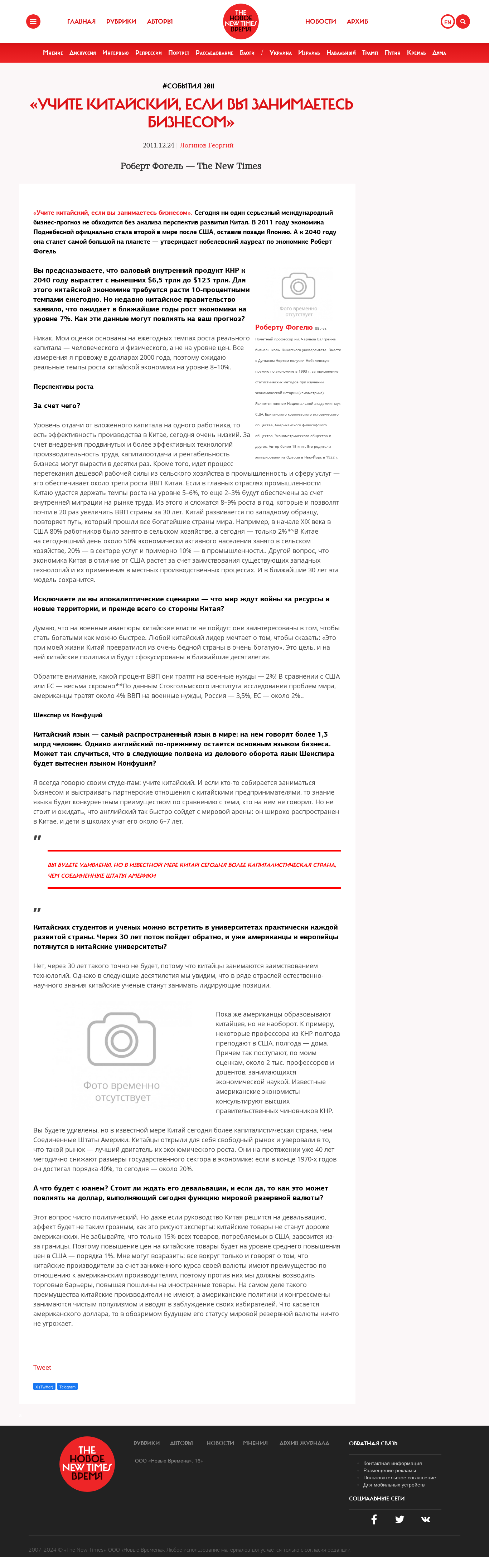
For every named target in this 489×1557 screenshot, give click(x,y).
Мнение (53, 53)
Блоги (247, 53)
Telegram (67, 1386)
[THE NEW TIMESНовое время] (241, 21)
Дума (439, 53)
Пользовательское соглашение (399, 1477)
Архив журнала (304, 1443)
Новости (320, 21)
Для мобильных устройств (394, 1484)
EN (447, 22)
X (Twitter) (44, 1386)
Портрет (178, 53)
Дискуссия (82, 53)
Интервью (115, 53)
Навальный (341, 53)
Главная (81, 21)
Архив (357, 21)
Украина (281, 53)
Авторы (160, 21)
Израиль (309, 53)
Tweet (42, 1367)
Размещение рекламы (389, 1470)
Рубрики (121, 21)
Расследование (214, 53)
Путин (392, 53)
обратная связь (373, 1443)
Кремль (416, 53)
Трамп (370, 53)
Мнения (255, 1443)
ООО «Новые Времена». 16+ (169, 1460)
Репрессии (148, 53)
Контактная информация (392, 1462)
